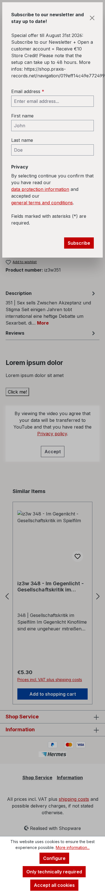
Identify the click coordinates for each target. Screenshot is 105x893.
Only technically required (54, 872)
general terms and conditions (42, 202)
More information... (73, 847)
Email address (27, 91)
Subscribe (79, 243)
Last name (22, 140)
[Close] (92, 17)
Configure (54, 858)
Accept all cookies (54, 885)
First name (22, 116)
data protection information (40, 189)
